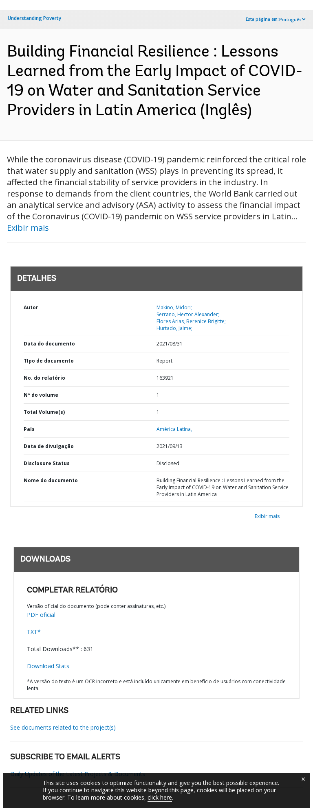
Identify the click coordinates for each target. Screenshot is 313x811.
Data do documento (49, 343)
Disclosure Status (47, 463)
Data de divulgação (49, 446)
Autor (31, 307)
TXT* (34, 632)
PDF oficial (41, 615)
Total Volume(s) (44, 412)
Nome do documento (51, 480)
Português (290, 19)
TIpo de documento (49, 360)
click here (160, 797)
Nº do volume (41, 394)
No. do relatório (44, 377)
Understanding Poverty (34, 18)
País (29, 429)
